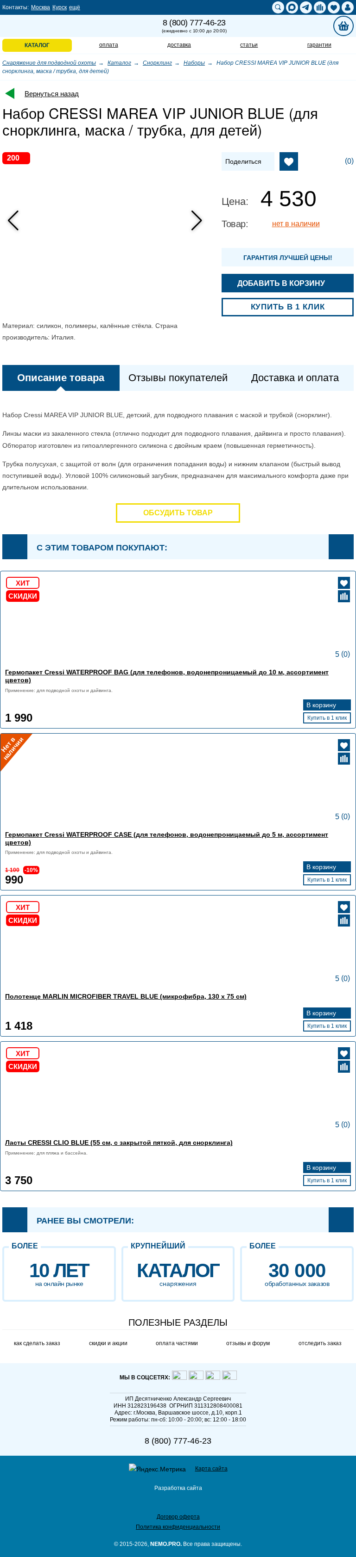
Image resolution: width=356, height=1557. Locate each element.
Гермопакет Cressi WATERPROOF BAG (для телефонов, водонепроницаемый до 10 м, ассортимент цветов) (167, 676)
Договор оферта (178, 1517)
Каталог (119, 63)
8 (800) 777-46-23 (194, 26)
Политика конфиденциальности (178, 1527)
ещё (74, 7)
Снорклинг (157, 63)
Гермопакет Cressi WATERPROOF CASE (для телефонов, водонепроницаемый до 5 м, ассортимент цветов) (166, 838)
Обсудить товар (178, 513)
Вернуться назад (52, 94)
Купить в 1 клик (288, 307)
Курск (59, 7)
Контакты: (15, 7)
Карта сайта (211, 1468)
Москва (40, 7)
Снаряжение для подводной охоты (49, 63)
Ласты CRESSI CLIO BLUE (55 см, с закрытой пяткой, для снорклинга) (119, 1142)
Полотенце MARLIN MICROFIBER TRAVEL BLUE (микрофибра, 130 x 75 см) (126, 996)
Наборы (194, 63)
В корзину (322, 705)
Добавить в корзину (282, 283)
